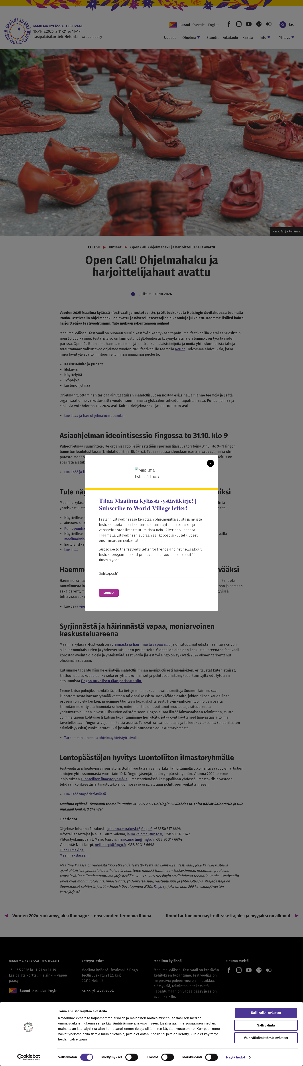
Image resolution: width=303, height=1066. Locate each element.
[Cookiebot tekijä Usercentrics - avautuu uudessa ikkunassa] (28, 1057)
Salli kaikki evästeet (266, 1012)
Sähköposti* (108, 573)
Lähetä (108, 593)
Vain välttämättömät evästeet (266, 1038)
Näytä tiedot (235, 1057)
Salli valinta (266, 1025)
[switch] (131, 1057)
